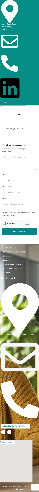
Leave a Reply (7, 151)
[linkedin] (3, 432)
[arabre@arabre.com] (9, 41)
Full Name (5, 175)
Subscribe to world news (14, 426)
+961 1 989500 (6, 73)
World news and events (13, 268)
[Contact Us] (9, 432)
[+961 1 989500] (9, 63)
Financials (7, 260)
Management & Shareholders (15, 252)
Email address (6, 186)
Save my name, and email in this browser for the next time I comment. (19, 214)
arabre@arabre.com (7, 51)
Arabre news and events (13, 264)
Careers (6, 273)
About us (7, 248)
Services (6, 256)
